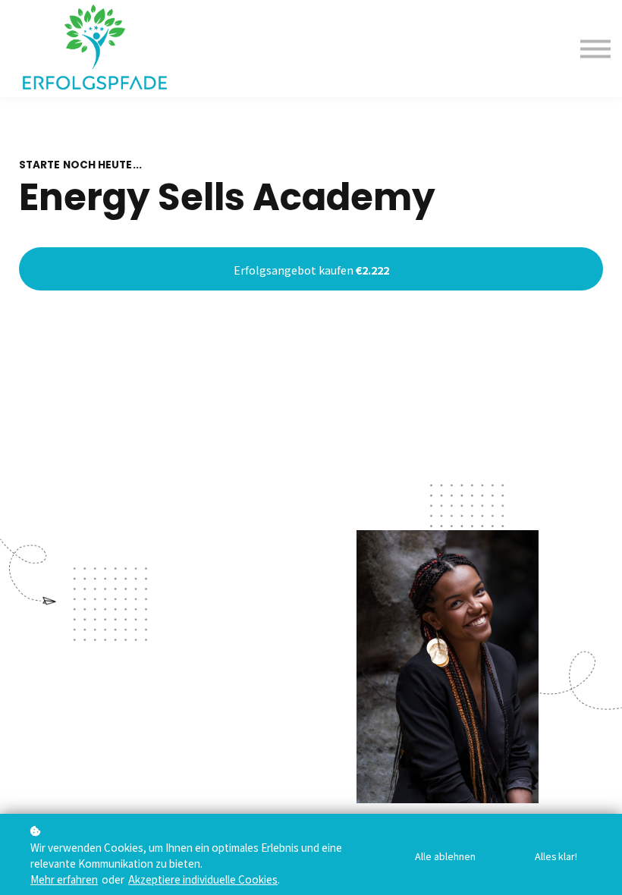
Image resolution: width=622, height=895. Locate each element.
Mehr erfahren (64, 879)
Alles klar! (556, 856)
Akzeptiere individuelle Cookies (203, 879)
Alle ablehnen (445, 856)
